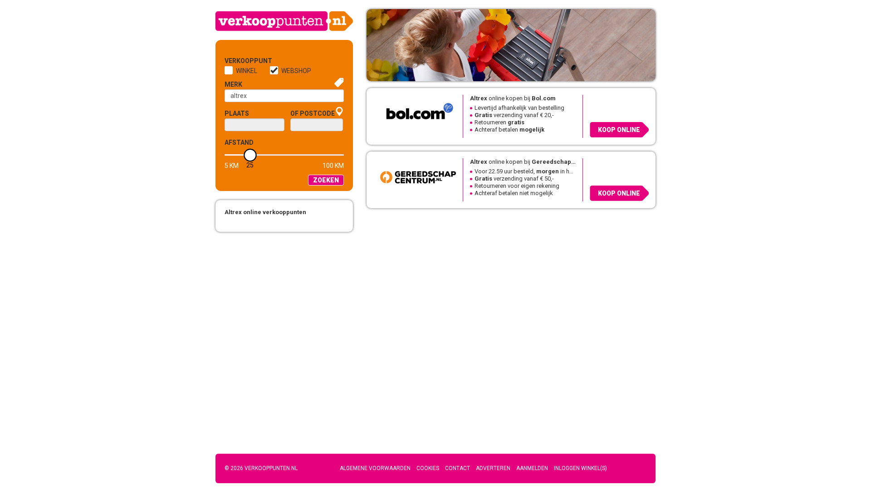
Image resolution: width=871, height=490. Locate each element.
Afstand (239, 142)
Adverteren (493, 468)
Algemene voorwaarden (375, 468)
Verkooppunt (239, 60)
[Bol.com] (414, 113)
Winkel (246, 70)
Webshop (296, 70)
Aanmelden (532, 468)
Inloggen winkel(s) (580, 468)
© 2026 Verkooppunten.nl (261, 468)
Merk (233, 84)
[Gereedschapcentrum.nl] (414, 176)
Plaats (237, 113)
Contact (457, 468)
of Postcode (312, 113)
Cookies (427, 468)
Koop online (619, 129)
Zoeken (326, 180)
